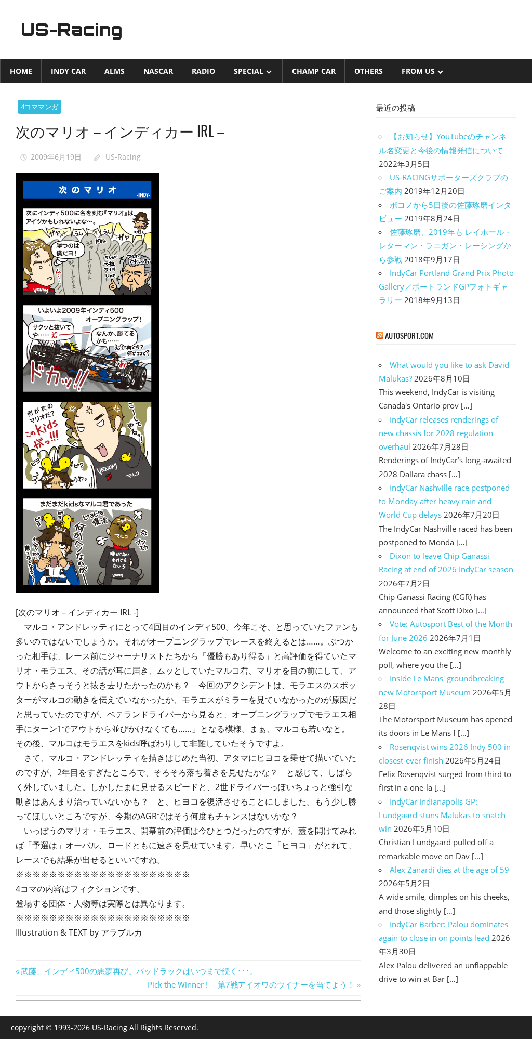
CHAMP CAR (314, 71)
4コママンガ (39, 106)
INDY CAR (68, 71)
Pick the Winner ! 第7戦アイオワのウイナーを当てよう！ (251, 984)
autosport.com (409, 335)
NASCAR (158, 71)
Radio (203, 71)
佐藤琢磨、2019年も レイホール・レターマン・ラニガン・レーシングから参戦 (445, 246)
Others (368, 71)
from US (418, 71)
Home (21, 71)
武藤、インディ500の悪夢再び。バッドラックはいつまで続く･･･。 (139, 971)
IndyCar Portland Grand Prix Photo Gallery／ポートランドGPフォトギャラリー (446, 287)
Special (248, 71)
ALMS (114, 71)
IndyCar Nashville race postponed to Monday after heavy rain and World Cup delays (444, 501)
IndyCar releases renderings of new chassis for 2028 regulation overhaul (438, 433)
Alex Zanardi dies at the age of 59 (449, 869)
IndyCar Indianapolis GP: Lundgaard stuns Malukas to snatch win (442, 815)
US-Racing (72, 29)
